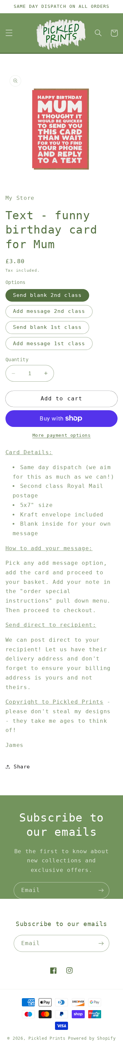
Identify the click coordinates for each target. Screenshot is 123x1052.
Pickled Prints (46, 1038)
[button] (9, 33)
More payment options (61, 435)
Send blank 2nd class (47, 295)
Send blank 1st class (47, 327)
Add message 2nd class (49, 311)
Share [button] (22, 766)
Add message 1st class (49, 343)
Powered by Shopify (91, 1038)
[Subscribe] (101, 890)
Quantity (16, 359)
